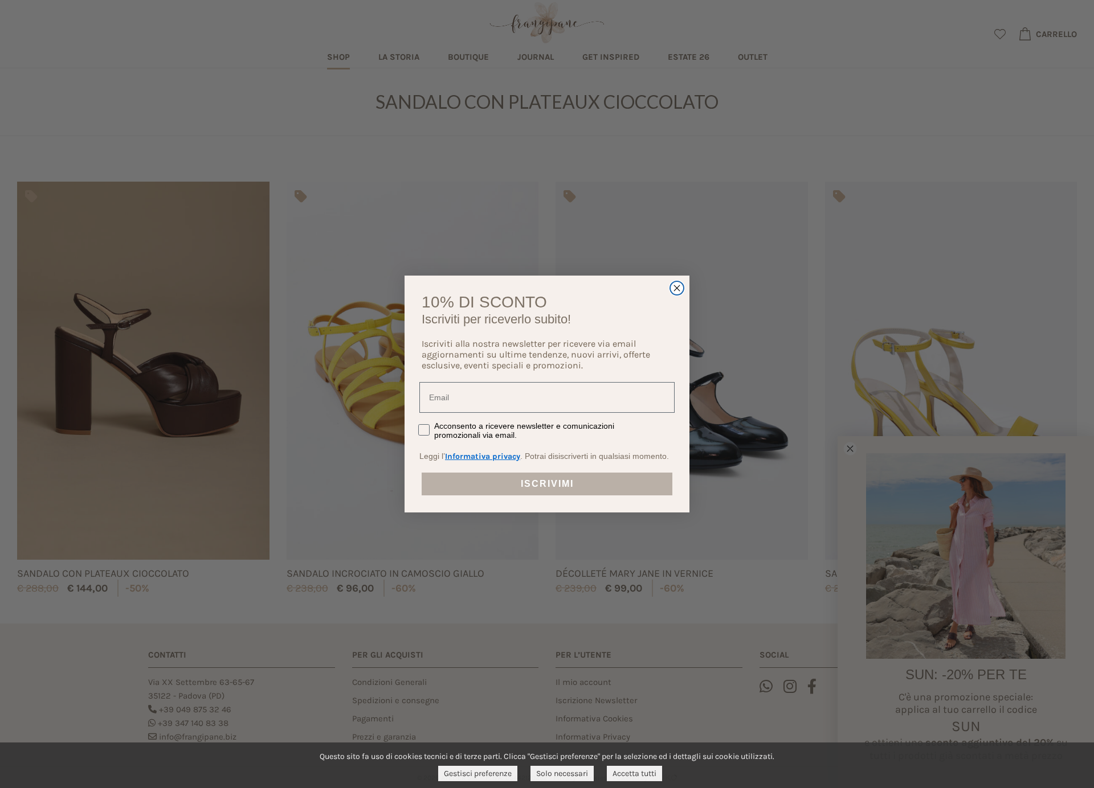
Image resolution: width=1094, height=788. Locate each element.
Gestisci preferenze (478, 773)
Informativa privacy (482, 456)
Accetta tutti (634, 773)
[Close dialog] (677, 288)
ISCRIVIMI (547, 484)
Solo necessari (562, 773)
